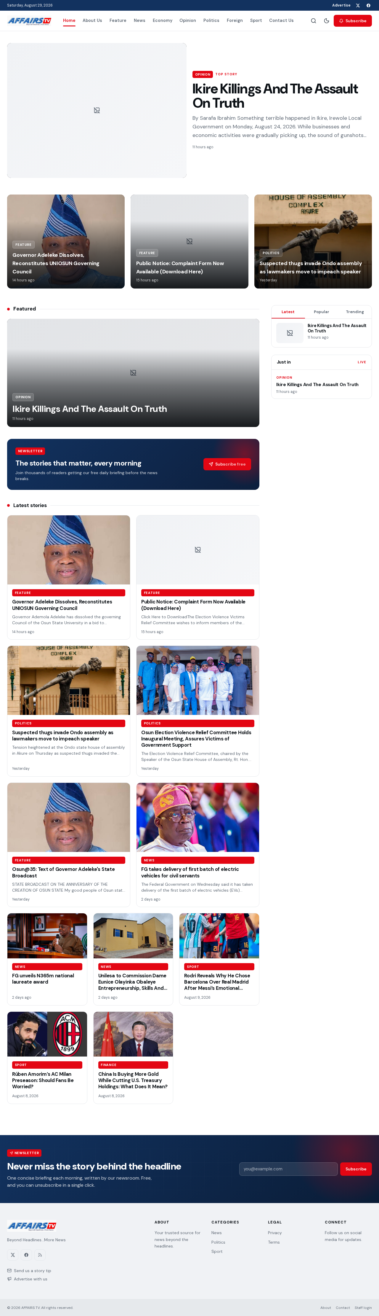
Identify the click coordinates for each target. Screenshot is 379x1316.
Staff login (363, 1307)
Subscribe (356, 20)
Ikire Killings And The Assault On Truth (275, 96)
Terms (274, 1242)
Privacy (275, 1232)
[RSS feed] (40, 1255)
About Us (92, 20)
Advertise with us (30, 1279)
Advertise (341, 5)
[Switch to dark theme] (327, 21)
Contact (343, 1307)
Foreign (235, 20)
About (325, 1307)
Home (69, 20)
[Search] (313, 21)
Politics (211, 20)
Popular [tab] (321, 311)
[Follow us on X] (357, 5)
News (139, 20)
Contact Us (281, 20)
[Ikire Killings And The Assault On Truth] (97, 110)
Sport (256, 20)
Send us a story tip (32, 1270)
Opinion (187, 20)
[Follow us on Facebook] (368, 5)
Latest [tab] (288, 311)
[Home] (29, 20)
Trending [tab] (355, 311)
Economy (162, 20)
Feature (118, 20)
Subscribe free (230, 464)
